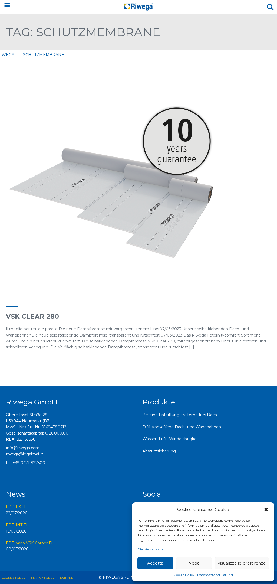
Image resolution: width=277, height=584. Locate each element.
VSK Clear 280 (32, 316)
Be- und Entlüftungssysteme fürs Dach (180, 414)
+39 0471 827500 (28, 462)
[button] (266, 509)
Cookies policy (13, 577)
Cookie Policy (184, 575)
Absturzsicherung (159, 451)
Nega (194, 563)
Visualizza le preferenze (241, 563)
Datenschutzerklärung (215, 575)
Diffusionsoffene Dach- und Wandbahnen (182, 427)
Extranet (67, 577)
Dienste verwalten (151, 549)
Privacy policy (42, 577)
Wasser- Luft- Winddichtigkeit (171, 438)
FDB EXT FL (17, 506)
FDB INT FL (17, 525)
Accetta (155, 563)
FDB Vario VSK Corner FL (30, 543)
